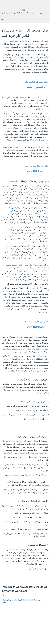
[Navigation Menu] (2, 19)
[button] (23, 11)
